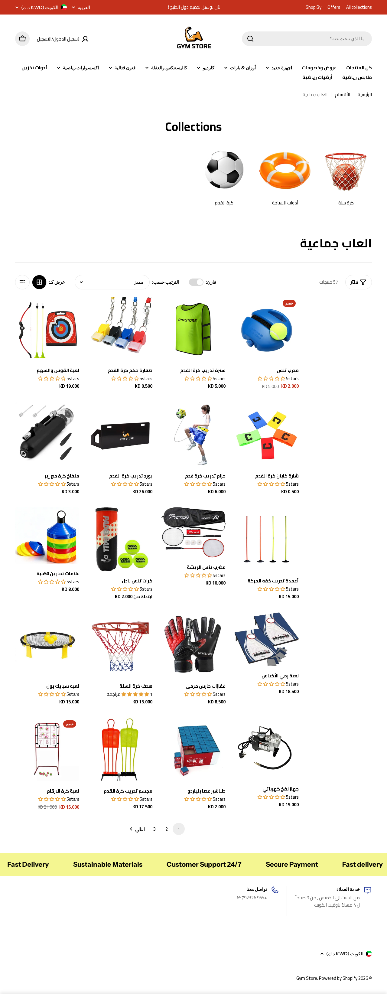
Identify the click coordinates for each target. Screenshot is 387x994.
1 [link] (178, 829)
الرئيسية (365, 94)
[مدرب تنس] (267, 329)
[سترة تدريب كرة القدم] (193, 329)
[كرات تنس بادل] (120, 539)
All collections (359, 7)
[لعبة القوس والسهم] (47, 329)
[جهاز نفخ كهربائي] (267, 748)
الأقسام (342, 94)
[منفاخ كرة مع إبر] (47, 434)
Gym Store (306, 978)
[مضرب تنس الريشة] (193, 532)
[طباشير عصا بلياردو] (193, 749)
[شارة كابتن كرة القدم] (267, 434)
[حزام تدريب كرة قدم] (193, 434)
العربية (84, 7)
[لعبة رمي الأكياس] (267, 639)
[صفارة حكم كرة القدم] (120, 329)
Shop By (313, 7)
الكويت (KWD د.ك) (39, 7)
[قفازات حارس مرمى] (193, 644)
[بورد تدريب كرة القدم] (120, 434)
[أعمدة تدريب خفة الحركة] (267, 539)
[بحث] (250, 38)
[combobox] (307, 38)
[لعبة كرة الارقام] (47, 749)
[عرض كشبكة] (39, 282)
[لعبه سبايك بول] (47, 644)
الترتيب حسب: (165, 282)
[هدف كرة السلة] (120, 644)
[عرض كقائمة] (22, 282)
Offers (333, 7)
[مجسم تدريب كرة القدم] (120, 749)
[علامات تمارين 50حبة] (47, 535)
